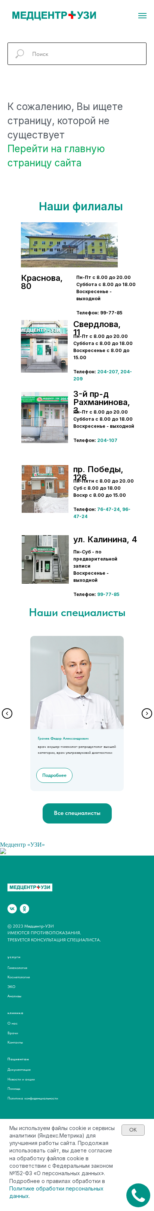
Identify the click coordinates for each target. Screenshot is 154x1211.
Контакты (15, 1042)
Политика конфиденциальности (32, 1098)
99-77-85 (108, 594)
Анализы (14, 996)
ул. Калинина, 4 (105, 539)
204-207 (107, 371)
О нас (12, 1023)
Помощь (13, 1088)
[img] (44, 346)
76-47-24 (108, 509)
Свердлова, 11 (97, 328)
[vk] (12, 908)
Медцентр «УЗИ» (22, 844)
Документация (19, 1069)
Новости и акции (21, 1079)
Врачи (12, 1032)
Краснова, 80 (42, 282)
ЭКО (11, 986)
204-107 (107, 440)
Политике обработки (36, 1188)
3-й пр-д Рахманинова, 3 (101, 402)
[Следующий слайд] (147, 713)
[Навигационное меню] (142, 15)
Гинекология (17, 967)
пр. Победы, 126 (98, 473)
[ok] (24, 908)
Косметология (18, 977)
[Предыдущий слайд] (7, 713)
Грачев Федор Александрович (63, 738)
